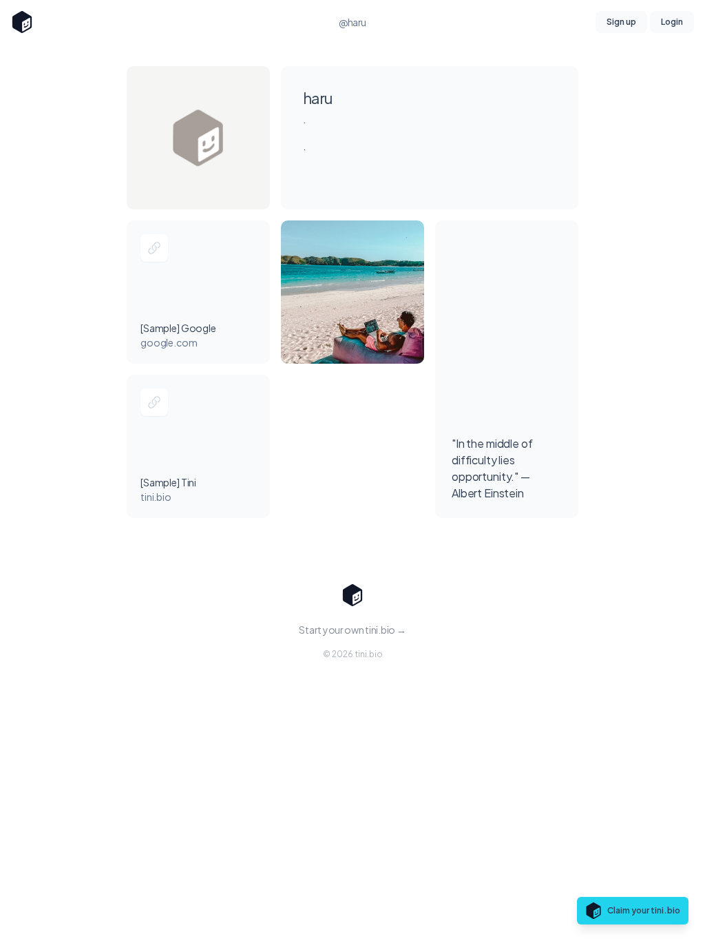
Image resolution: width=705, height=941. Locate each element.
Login (672, 22)
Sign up (621, 22)
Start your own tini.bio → (352, 629)
